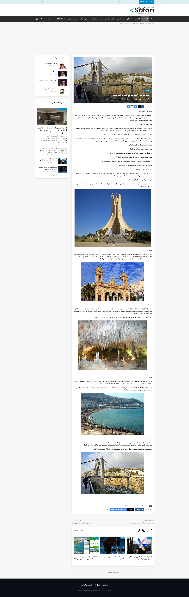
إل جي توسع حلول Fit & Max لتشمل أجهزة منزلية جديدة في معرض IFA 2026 (52, 130)
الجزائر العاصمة (140, 506)
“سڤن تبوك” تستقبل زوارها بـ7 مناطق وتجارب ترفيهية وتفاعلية (47, 160)
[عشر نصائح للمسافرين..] (62, 66)
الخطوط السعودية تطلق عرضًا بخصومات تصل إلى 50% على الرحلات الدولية (48, 151)
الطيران (129, 19)
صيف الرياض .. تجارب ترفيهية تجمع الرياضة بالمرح (48, 168)
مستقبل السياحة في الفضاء (48, 89)
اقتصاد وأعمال (109, 19)
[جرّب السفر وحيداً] (62, 74)
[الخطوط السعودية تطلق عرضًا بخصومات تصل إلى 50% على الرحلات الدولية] (62, 151)
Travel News (59, 19)
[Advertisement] (94, 39)
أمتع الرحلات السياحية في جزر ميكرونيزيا (142, 523)
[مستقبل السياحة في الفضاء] (62, 91)
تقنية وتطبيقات (96, 19)
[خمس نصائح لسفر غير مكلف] (62, 82)
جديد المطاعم (72, 19)
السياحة (145, 19)
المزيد (49, 19)
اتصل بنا (130, 2)
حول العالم (120, 19)
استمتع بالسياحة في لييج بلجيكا (81, 523)
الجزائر (146, 506)
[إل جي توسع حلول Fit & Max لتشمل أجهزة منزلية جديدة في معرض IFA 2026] (52, 116)
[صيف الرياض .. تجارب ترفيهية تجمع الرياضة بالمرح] (112, 545)
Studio (88, 591)
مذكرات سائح (84, 19)
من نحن (135, 2)
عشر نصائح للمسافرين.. (50, 63)
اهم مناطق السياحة (125, 506)
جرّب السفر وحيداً (52, 72)
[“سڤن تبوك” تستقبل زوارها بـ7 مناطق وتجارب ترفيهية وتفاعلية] (139, 545)
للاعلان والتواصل (123, 2)
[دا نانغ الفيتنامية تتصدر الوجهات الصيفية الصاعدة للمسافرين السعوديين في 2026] (86, 545)
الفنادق (137, 19)
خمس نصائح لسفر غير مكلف (48, 80)
